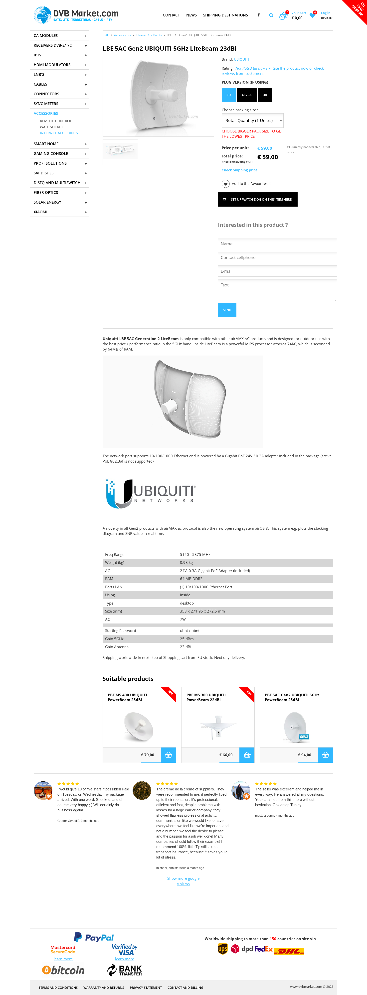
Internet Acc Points (149, 35)
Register (327, 17)
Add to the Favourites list (252, 183)
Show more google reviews (183, 881)
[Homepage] (76, 15)
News (191, 14)
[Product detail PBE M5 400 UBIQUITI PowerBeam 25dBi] (139, 727)
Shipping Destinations (225, 14)
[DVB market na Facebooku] (259, 15)
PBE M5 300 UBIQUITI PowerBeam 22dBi (206, 697)
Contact (171, 14)
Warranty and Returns (103, 987)
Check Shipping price (239, 170)
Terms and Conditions (58, 987)
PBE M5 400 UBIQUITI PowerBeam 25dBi (127, 697)
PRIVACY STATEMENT (146, 987)
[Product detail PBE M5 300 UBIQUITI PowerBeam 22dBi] (218, 727)
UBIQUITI (241, 59)
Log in (325, 12)
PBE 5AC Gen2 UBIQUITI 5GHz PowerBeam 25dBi (292, 697)
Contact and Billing (185, 987)
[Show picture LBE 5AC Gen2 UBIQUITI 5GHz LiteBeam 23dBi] (158, 96)
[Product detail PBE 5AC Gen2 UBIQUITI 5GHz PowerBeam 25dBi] (296, 727)
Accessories (122, 35)
